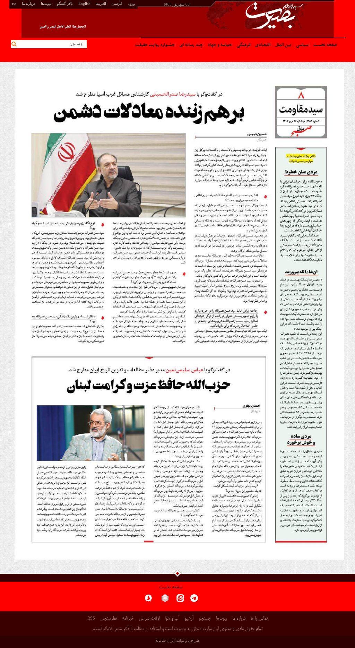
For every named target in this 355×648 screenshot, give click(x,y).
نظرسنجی (108, 619)
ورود (131, 3)
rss (14, 3)
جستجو (205, 619)
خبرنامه (128, 619)
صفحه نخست (170, 587)
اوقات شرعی (149, 619)
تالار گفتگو (65, 3)
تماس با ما (259, 619)
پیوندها (46, 3)
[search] (15, 44)
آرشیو (188, 619)
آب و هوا (172, 619)
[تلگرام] (194, 600)
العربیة (101, 3)
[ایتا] (180, 600)
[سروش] (148, 600)
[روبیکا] (165, 600)
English (84, 3)
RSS (91, 618)
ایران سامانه (165, 640)
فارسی (117, 3)
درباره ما (28, 3)
